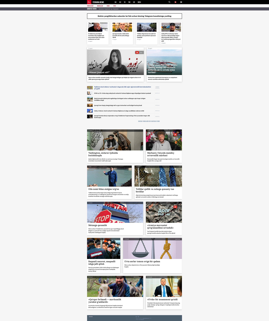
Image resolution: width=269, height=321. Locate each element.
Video (108, 6)
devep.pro (142, 319)
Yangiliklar (90, 6)
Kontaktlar (91, 316)
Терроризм (115, 9)
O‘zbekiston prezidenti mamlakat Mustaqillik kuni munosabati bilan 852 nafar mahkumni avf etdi (96, 36)
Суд (111, 9)
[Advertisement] (172, 107)
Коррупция (107, 9)
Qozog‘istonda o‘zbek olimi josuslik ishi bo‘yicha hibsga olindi (121, 35)
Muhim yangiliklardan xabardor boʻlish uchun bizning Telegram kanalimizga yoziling (134, 16)
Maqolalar (100, 6)
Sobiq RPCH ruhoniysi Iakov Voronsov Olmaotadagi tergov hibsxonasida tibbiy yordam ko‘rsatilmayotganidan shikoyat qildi (171, 37)
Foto (114, 6)
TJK (124, 2)
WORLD (139, 2)
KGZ (120, 2)
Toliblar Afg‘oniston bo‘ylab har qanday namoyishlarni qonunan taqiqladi (146, 35)
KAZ (115, 2)
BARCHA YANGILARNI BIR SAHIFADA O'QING (149, 121)
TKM (129, 2)
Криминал (101, 9)
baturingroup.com (146, 318)
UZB (134, 2)
